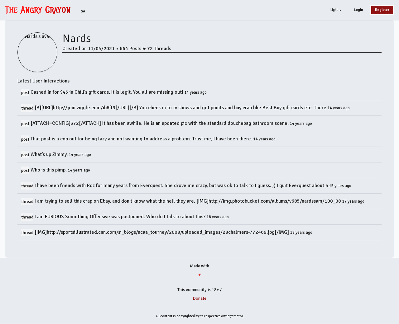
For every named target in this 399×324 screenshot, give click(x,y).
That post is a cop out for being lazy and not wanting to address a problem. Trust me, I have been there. (142, 139)
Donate (199, 298)
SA (83, 11)
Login (358, 9)
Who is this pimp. (49, 170)
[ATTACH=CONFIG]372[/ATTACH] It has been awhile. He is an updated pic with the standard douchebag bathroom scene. (160, 123)
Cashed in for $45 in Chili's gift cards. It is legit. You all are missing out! (108, 92)
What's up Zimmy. (50, 154)
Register (382, 9)
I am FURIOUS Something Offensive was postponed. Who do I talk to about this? (121, 217)
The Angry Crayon (39, 10)
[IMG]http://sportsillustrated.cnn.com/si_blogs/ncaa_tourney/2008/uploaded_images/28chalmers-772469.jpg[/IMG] (162, 232)
